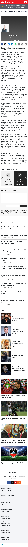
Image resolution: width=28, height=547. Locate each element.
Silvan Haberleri (6, 537)
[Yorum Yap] (26, 44)
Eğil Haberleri (5, 521)
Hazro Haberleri (6, 518)
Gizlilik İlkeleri (21, 476)
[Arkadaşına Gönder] (19, 44)
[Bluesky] (9, 44)
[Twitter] (5, 44)
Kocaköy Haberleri (6, 535)
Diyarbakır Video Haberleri (8, 495)
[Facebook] (2, 44)
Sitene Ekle (13, 478)
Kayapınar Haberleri (7, 509)
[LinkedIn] (12, 44)
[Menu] (25, 2)
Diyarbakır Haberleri (7, 488)
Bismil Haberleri (6, 528)
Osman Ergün (17, 11)
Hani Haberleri (5, 516)
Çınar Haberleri (5, 539)
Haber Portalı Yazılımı (8, 544)
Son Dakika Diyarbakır (7, 490)
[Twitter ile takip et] (12, 482)
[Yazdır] (22, 44)
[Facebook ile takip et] (9, 482)
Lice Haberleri (5, 511)
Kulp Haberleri (5, 514)
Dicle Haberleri (5, 530)
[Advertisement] (18, 25)
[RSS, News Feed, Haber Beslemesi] (19, 482)
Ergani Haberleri (6, 532)
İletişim (14, 476)
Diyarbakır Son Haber (7, 500)
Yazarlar (11, 11)
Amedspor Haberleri (7, 497)
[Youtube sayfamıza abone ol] (15, 482)
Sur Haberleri (5, 504)
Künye (10, 476)
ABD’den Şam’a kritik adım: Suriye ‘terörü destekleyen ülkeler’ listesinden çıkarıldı (15, 6)
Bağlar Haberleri (6, 502)
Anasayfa (5, 11)
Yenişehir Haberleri (6, 507)
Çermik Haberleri (6, 523)
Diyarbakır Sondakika (7, 493)
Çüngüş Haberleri (6, 525)
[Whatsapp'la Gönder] (15, 44)
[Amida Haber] (7, 2)
